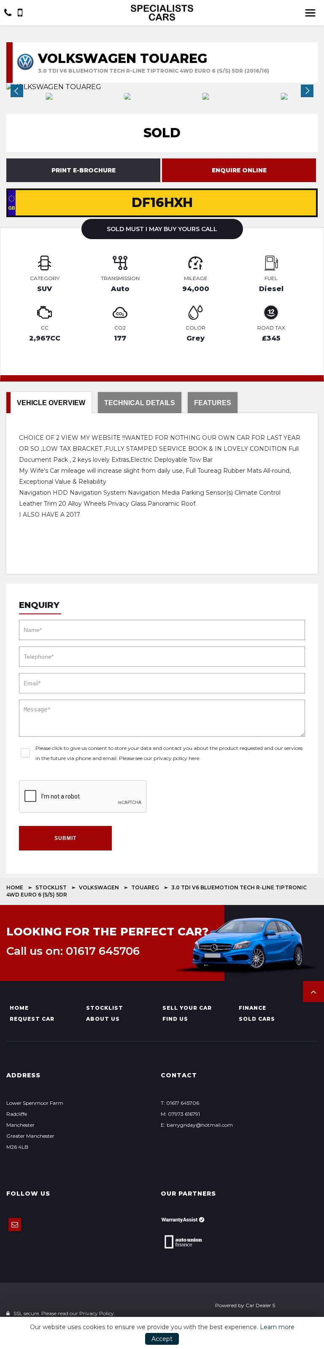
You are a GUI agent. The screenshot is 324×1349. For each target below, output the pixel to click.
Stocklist (51, 887)
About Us (103, 1019)
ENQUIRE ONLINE (239, 170)
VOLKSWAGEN (99, 887)
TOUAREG (145, 887)
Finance (252, 1008)
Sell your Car (187, 1008)
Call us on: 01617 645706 (73, 951)
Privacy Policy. (97, 1313)
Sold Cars (257, 1019)
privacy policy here (176, 758)
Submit (65, 838)
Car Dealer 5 (260, 1305)
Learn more (277, 1327)
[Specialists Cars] (162, 12)
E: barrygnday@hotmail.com (197, 1125)
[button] (313, 991)
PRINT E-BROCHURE (83, 170)
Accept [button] (162, 1339)
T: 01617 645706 (180, 1103)
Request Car (32, 1019)
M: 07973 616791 (180, 1114)
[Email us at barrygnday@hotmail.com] (14, 1224)
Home (14, 887)
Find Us (175, 1019)
